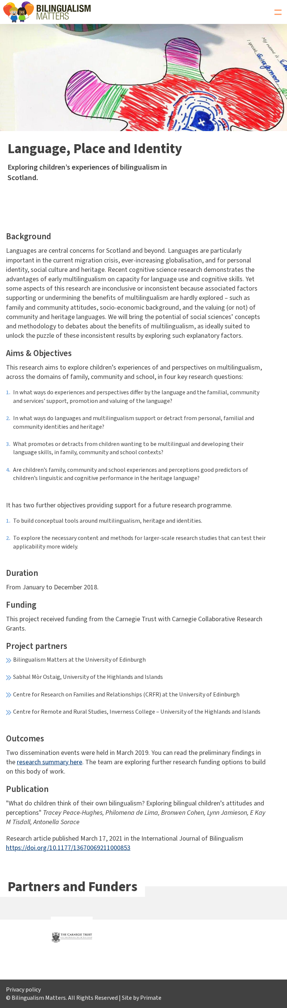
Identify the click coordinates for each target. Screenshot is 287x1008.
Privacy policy (23, 990)
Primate (150, 998)
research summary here (49, 762)
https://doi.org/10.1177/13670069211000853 (68, 848)
